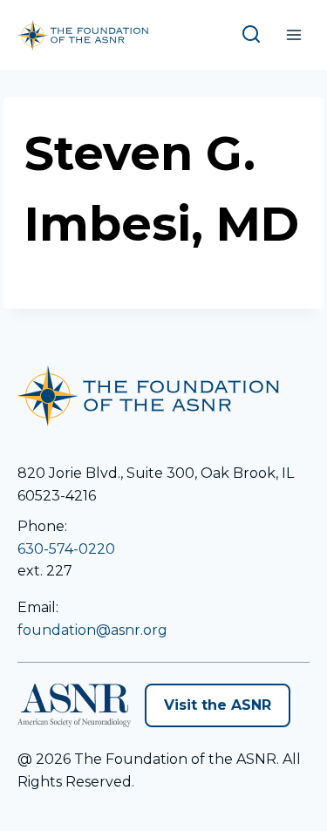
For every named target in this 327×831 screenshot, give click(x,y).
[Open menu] (293, 34)
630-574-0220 (66, 549)
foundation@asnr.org (92, 630)
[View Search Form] (255, 34)
